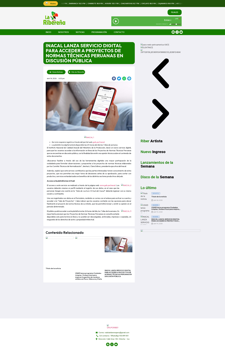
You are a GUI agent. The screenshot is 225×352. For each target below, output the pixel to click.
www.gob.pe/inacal (107, 185)
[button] (114, 79)
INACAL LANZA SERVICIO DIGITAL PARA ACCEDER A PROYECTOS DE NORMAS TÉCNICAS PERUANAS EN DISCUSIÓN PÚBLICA (118, 273)
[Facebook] (173, 32)
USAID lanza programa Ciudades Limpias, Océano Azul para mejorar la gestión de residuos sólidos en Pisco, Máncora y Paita (88, 276)
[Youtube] (181, 32)
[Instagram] (177, 32)
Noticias (80, 32)
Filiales (53, 3)
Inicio (48, 32)
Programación (99, 32)
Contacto (119, 32)
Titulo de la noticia (53, 268)
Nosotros (63, 32)
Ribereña (80, 72)
